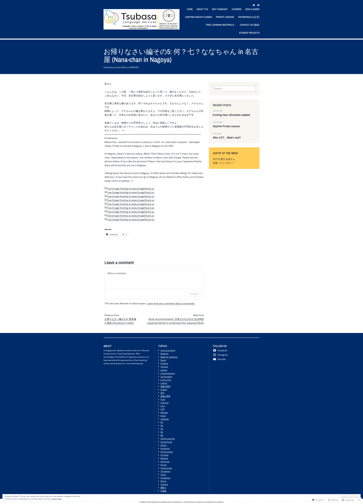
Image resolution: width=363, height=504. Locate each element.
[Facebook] (258, 5)
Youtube (164, 484)
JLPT (163, 409)
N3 (162, 428)
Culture (164, 383)
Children (164, 363)
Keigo (163, 415)
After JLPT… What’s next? (227, 137)
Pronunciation (167, 451)
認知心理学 (165, 396)
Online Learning (168, 438)
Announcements (168, 350)
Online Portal (166, 442)
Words (163, 481)
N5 (162, 435)
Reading (164, 458)
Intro (163, 406)
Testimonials (166, 468)
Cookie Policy (57, 499)
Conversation (166, 376)
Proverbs (164, 455)
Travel (163, 474)
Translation (165, 471)
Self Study (165, 461)
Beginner (165, 353)
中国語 (163, 491)
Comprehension (168, 373)
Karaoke (164, 412)
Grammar (165, 402)
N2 (162, 425)
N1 (162, 422)
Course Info (166, 379)
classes (164, 370)
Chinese (164, 366)
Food (163, 399)
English (164, 389)
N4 (162, 432)
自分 (162, 393)
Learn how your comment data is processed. (171, 303)
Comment (193, 294)
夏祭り (163, 487)
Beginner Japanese (169, 357)
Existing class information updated (231, 115)
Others (164, 445)
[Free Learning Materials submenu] (235, 25)
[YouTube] (254, 5)
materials (165, 419)
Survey (164, 464)
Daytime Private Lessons (226, 126)
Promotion (165, 448)
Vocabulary (165, 477)
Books (163, 360)
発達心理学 (165, 386)
